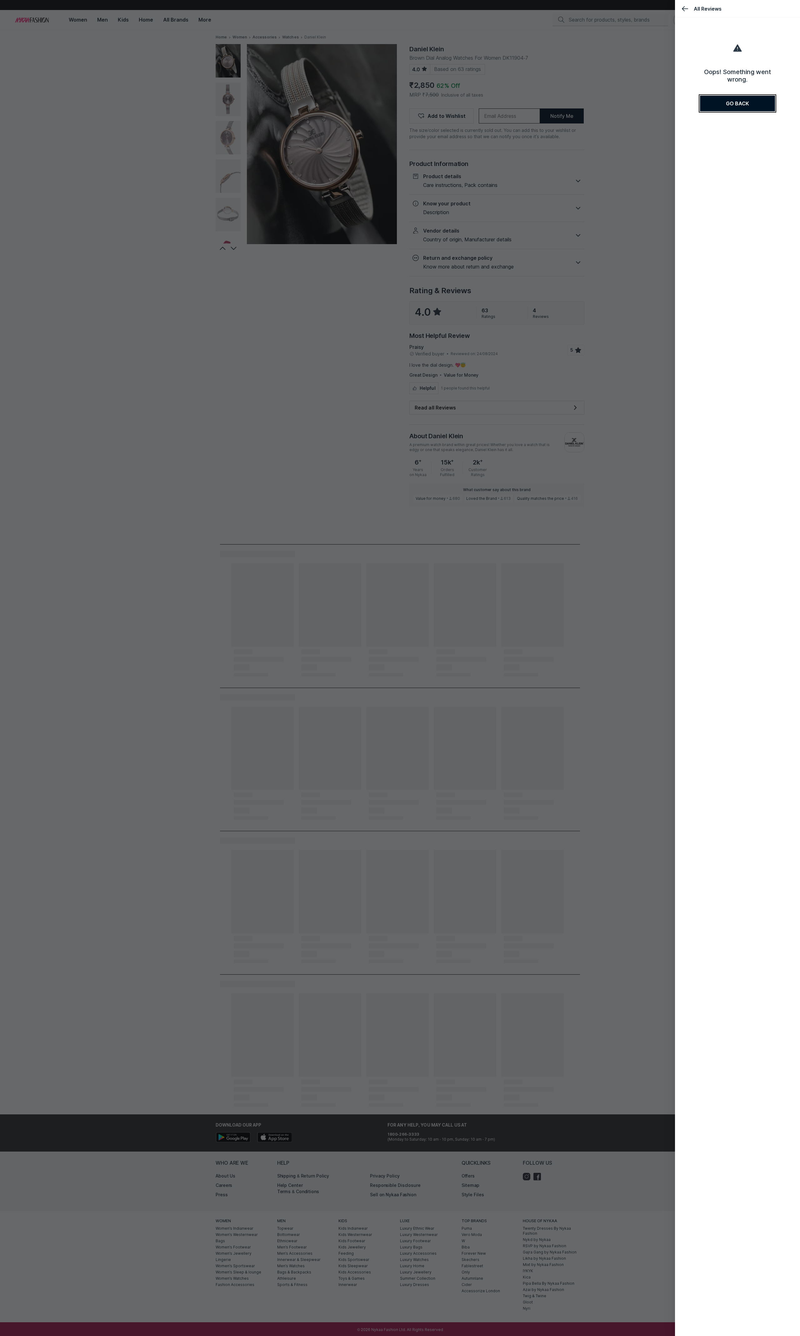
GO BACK (737, 103)
